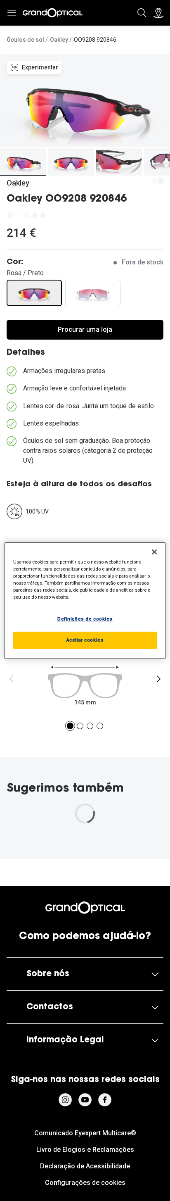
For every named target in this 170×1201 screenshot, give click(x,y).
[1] (70, 726)
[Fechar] (154, 551)
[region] (84, 600)
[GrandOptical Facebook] (104, 1099)
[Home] (53, 13)
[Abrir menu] (12, 13)
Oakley (59, 39)
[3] (90, 726)
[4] (100, 726)
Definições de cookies (85, 619)
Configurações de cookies (85, 1183)
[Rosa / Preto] (34, 293)
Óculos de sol (25, 39)
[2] (80, 726)
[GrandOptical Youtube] (85, 1099)
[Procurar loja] (158, 13)
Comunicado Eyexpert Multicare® (85, 1133)
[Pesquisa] (142, 13)
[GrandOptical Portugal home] (85, 907)
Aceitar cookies (85, 640)
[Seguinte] (158, 678)
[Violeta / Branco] (92, 293)
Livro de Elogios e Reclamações (85, 1149)
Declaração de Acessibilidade (85, 1166)
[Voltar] (11, 678)
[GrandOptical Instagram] (65, 1099)
